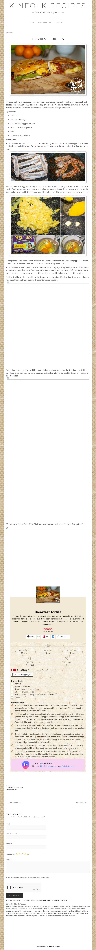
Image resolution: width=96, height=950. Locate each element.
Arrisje (13, 786)
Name (8, 824)
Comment (64, 636)
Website (9, 843)
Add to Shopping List (23, 674)
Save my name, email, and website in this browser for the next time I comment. (28, 877)
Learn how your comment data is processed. (51, 900)
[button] (44, 628)
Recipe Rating (10, 854)
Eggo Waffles (14, 802)
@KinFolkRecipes (47, 766)
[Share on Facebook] (53, 637)
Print (32, 636)
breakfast (11, 789)
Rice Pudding (81, 802)
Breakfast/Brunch (18, 787)
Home (32, 22)
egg (15, 789)
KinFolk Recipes (48, 6)
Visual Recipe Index (45, 22)
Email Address (11, 834)
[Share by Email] (38, 637)
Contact (59, 22)
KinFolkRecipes (54, 946)
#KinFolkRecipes (67, 766)
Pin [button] (46, 636)
